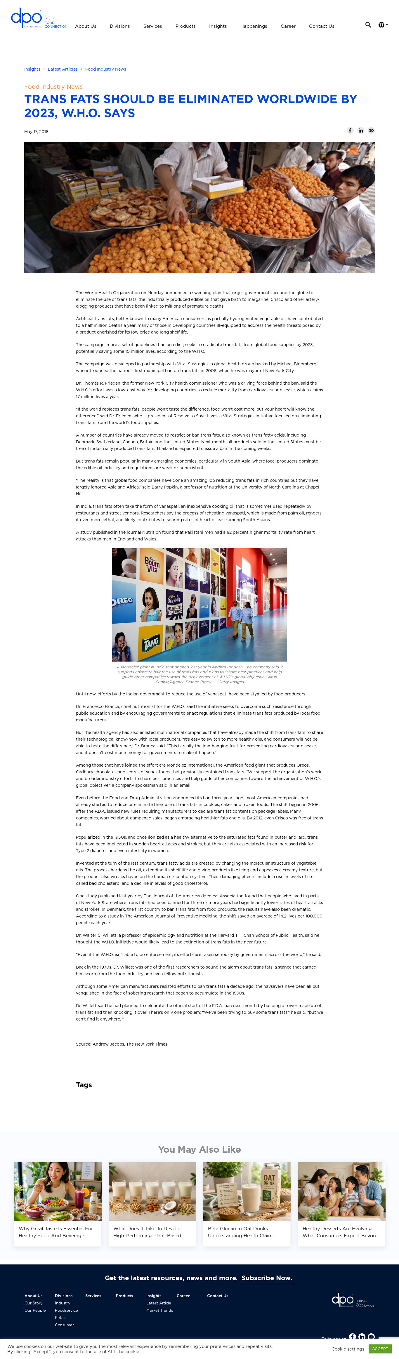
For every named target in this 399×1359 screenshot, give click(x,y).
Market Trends (159, 1310)
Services (152, 26)
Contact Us (321, 26)
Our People (35, 1310)
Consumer (64, 1325)
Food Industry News (105, 69)
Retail (60, 1318)
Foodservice (66, 1310)
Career (288, 26)
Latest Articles (63, 69)
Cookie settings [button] (348, 1349)
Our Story (34, 1303)
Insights (218, 26)
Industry (62, 1303)
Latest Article (158, 1303)
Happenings (253, 26)
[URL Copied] (371, 130)
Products (186, 26)
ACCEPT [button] (380, 1349)
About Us (85, 26)
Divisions (120, 26)
